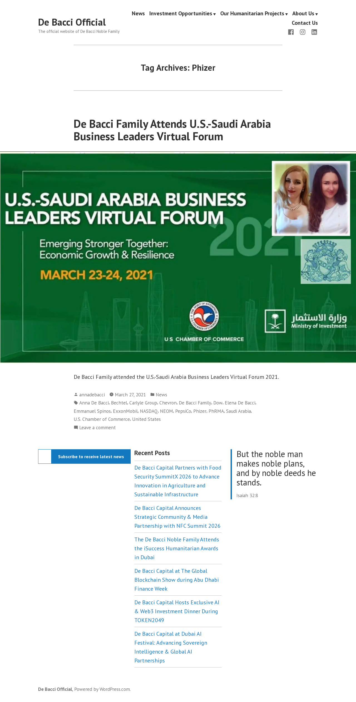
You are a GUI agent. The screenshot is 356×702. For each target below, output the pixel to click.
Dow (217, 402)
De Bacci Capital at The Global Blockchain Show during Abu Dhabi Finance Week (176, 579)
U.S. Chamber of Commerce (102, 419)
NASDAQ (149, 411)
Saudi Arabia (238, 411)
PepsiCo (183, 411)
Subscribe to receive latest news (91, 456)
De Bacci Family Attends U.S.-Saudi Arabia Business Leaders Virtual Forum (172, 129)
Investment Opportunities (180, 13)
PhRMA (216, 411)
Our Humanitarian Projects (252, 13)
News (138, 13)
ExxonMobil (125, 411)
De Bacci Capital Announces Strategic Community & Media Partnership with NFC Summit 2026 (177, 516)
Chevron (168, 402)
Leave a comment (97, 427)
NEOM (166, 411)
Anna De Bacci (94, 402)
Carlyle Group (143, 402)
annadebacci (92, 394)
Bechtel (119, 402)
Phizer (199, 411)
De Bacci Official (72, 22)
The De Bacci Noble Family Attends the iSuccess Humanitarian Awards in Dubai (176, 548)
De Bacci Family (195, 402)
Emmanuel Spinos (92, 411)
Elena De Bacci (240, 402)
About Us (303, 13)
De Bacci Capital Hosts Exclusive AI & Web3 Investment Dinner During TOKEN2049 (176, 611)
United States (146, 419)
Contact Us (305, 23)
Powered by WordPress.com (102, 689)
